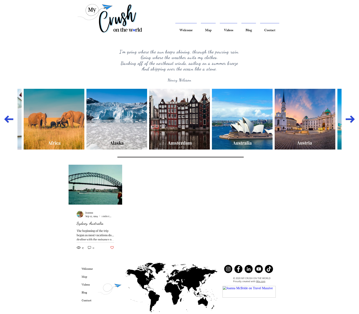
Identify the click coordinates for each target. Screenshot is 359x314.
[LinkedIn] (249, 269)
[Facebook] (238, 269)
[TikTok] (269, 269)
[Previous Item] (8, 119)
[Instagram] (228, 269)
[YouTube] (259, 269)
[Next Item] (350, 119)
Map (84, 277)
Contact (86, 300)
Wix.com (260, 281)
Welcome (87, 269)
